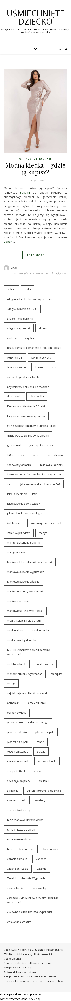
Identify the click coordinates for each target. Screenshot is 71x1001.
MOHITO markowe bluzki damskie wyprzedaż (28, 652)
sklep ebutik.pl (16, 771)
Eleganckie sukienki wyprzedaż (26, 416)
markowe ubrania (18, 601)
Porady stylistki (54, 949)
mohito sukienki (16, 664)
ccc (54, 367)
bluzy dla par (15, 357)
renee (40, 742)
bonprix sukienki (41, 357)
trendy (8, 241)
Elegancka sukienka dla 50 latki (26, 406)
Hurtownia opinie (43, 954)
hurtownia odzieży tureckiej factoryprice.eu (34, 474)
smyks (37, 771)
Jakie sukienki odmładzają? (23, 503)
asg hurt (30, 338)
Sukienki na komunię (35, 159)
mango (43, 533)
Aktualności (38, 949)
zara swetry (39, 888)
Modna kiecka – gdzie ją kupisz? (35, 168)
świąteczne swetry (19, 921)
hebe (36, 455)
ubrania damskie (17, 859)
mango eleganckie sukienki (23, 542)
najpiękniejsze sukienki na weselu (27, 693)
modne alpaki (15, 630)
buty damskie (11, 981)
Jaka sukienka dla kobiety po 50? (40, 484)
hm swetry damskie (19, 465)
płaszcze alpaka (17, 732)
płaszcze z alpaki (17, 742)
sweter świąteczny (19, 810)
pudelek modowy (23, 954)
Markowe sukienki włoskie (23, 581)
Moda (7, 949)
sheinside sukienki (18, 761)
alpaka (43, 328)
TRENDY (8, 954)
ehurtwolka (37, 396)
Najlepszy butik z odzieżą (17, 967)
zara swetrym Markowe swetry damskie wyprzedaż (32, 900)
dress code (14, 396)
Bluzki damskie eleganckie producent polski (34, 347)
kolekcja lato (14, 523)
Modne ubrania (12, 958)
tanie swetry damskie (20, 849)
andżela (12, 338)
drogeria (24, 981)
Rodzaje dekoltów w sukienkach (21, 972)
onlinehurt (13, 703)
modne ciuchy (40, 630)
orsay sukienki (37, 703)
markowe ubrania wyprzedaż (25, 610)
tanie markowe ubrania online (25, 820)
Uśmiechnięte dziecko (35, 17)
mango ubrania (16, 552)
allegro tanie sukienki (20, 318)
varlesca (41, 859)
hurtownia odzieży (51, 465)
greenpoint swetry (41, 445)
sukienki (25, 192)
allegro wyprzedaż (18, 328)
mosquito (56, 674)
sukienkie (12, 790)
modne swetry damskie (22, 640)
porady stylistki (16, 712)
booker (39, 367)
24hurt (11, 289)
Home (34, 981)
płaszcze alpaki (44, 732)
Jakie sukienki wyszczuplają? (24, 513)
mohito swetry (44, 664)
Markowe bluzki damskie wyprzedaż (29, 562)
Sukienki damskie (21, 949)
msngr (11, 683)
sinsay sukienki (47, 761)
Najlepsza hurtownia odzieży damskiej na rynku (30, 976)
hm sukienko (55, 455)
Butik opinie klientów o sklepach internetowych (29, 963)
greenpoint (14, 445)
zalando (41, 868)
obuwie (61, 981)
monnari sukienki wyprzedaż (24, 674)
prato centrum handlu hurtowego (27, 722)
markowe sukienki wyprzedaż (25, 572)
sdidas (41, 751)
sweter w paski (16, 800)
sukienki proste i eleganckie (44, 790)
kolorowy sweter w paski (46, 523)
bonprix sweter (16, 367)
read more (35, 255)
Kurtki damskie (47, 981)
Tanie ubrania (51, 849)
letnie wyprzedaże (18, 533)
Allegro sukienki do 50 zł (22, 309)
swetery (40, 800)
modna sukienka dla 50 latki (24, 620)
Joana (14, 268)
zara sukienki (15, 888)
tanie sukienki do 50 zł (21, 839)
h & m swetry (15, 455)
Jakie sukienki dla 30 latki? (22, 494)
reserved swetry (17, 751)
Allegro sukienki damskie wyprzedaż (29, 299)
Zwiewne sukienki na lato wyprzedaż (29, 912)
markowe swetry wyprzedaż (25, 591)
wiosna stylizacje (17, 868)
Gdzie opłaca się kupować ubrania (28, 435)
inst (9, 484)
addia (27, 289)
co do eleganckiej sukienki (23, 377)
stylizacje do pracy (18, 781)
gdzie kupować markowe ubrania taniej (31, 425)
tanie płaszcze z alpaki (21, 829)
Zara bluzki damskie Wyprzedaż (26, 878)
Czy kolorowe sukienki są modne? (28, 387)
